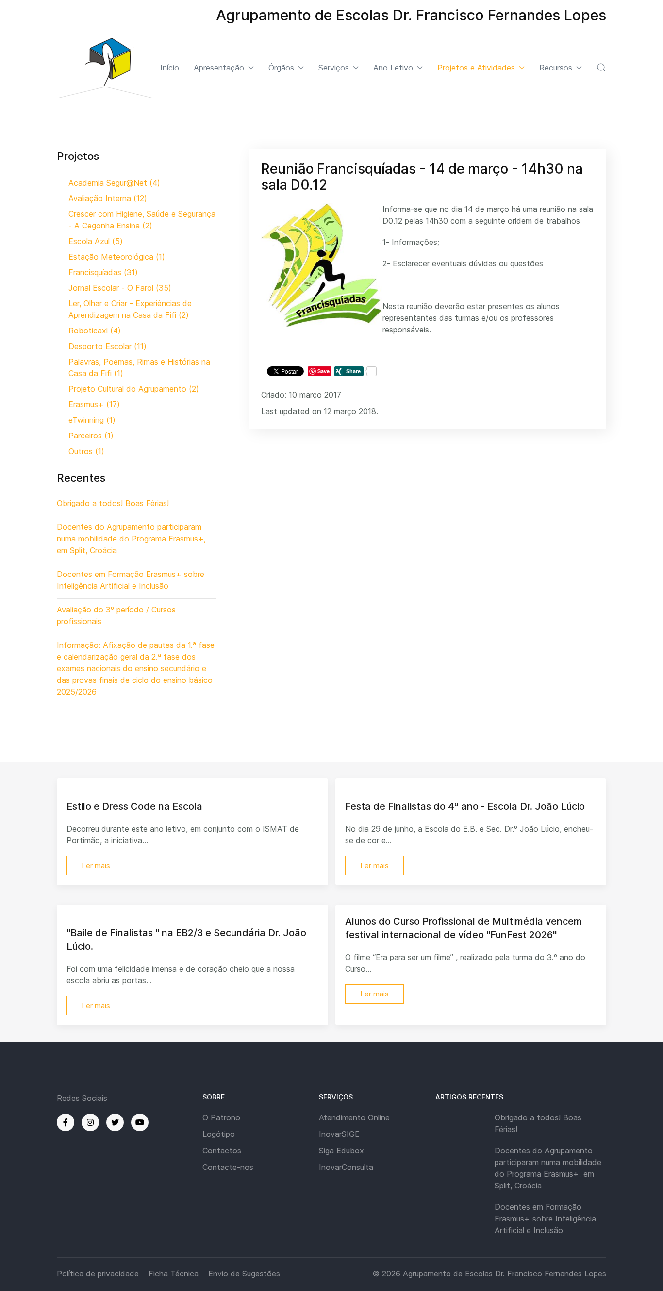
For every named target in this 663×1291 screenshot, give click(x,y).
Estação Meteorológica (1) (116, 257)
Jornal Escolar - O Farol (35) (119, 288)
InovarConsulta (346, 1167)
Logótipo (218, 1134)
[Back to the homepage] (105, 67)
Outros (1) (86, 451)
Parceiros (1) (91, 435)
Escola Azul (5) (95, 241)
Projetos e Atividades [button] (476, 67)
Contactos (221, 1150)
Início (169, 67)
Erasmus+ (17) (94, 404)
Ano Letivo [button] (393, 67)
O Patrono (221, 1117)
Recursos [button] (555, 67)
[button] (601, 67)
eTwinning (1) (92, 420)
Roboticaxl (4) (94, 330)
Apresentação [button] (219, 67)
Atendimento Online (354, 1117)
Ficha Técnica (174, 1273)
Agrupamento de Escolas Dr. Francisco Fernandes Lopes (504, 1273)
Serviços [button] (333, 67)
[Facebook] (65, 1122)
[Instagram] (90, 1122)
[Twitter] (115, 1122)
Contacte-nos (227, 1167)
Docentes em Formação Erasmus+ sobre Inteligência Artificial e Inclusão (545, 1218)
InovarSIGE (339, 1134)
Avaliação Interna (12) (107, 198)
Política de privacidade (98, 1273)
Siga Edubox (341, 1150)
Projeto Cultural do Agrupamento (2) (133, 389)
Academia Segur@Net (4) (114, 183)
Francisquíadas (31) (103, 272)
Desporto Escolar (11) (107, 346)
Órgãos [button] (281, 67)
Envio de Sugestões (244, 1273)
